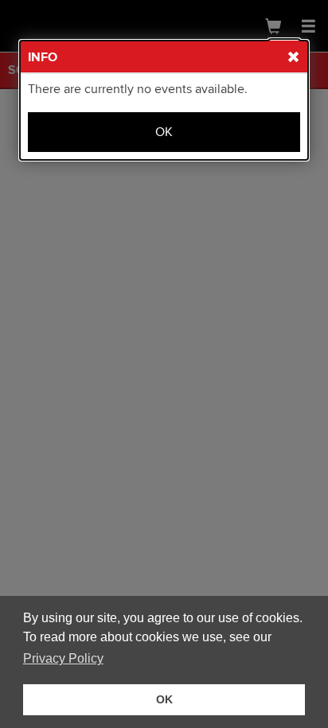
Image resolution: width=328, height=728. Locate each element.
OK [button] (164, 699)
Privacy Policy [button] (63, 658)
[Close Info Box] (284, 54)
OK (164, 132)
